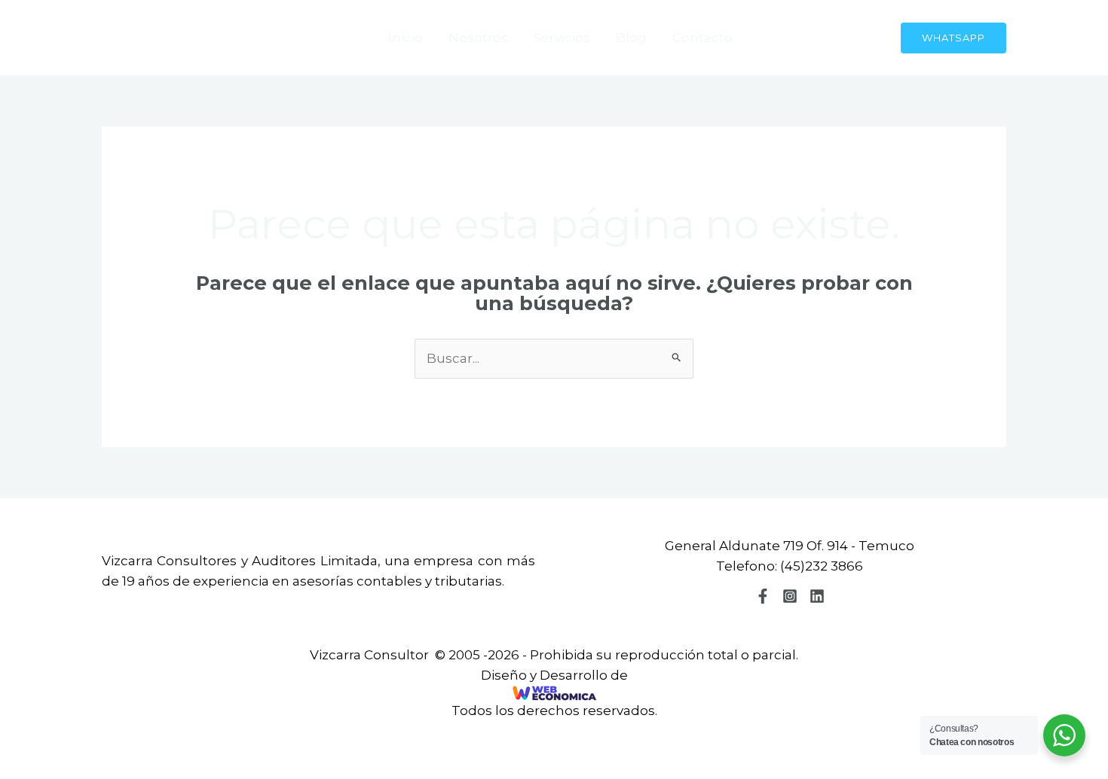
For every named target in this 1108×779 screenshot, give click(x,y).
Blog (631, 37)
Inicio (405, 37)
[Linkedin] (817, 596)
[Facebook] (762, 596)
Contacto (702, 37)
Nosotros (478, 37)
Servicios (562, 37)
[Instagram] (790, 596)
